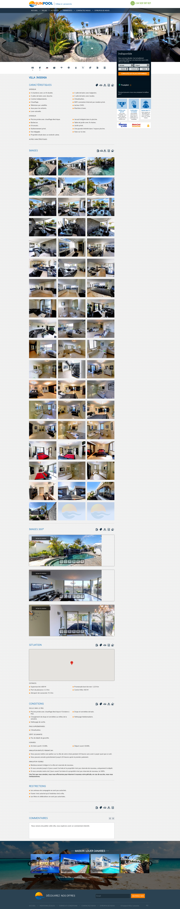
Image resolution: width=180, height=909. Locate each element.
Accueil (34, 10)
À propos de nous (102, 10)
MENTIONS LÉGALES (47, 906)
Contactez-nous (83, 10)
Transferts (67, 10)
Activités (55, 10)
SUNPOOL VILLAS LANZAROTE (111, 877)
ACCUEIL (32, 906)
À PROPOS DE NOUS (107, 906)
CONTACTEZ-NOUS (88, 906)
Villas (44, 10)
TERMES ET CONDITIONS (68, 906)
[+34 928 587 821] (132, 3)
